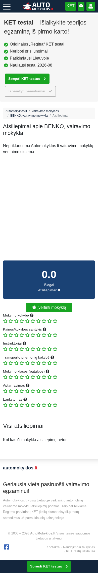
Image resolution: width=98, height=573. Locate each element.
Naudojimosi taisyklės (79, 547)
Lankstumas (13, 399)
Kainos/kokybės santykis (23, 329)
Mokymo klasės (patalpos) (24, 371)
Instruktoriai (13, 343)
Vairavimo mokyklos (45, 111)
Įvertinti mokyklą (51, 307)
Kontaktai (53, 547)
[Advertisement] (49, 207)
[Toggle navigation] (7, 6)
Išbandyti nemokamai (27, 91)
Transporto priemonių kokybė (27, 357)
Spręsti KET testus (24, 79)
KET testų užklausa (80, 551)
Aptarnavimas (14, 385)
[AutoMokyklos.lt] (38, 6)
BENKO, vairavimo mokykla (29, 115)
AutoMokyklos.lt (16, 111)
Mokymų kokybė (16, 315)
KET (71, 6)
